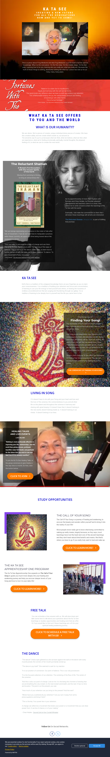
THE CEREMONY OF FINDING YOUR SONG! (85, 370)
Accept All (96, 746)
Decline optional (79, 746)
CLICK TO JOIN (18, 476)
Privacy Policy (9, 749)
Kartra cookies (23, 746)
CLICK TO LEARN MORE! (79, 547)
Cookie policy (12, 746)
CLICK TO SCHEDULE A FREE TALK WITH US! (55, 634)
